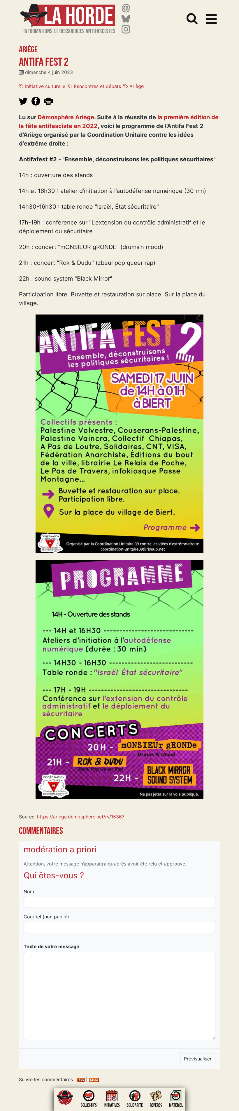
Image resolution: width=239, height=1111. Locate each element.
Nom (29, 891)
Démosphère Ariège (66, 117)
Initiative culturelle (44, 86)
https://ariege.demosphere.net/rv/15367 (80, 817)
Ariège (136, 86)
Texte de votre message (51, 946)
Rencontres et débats (96, 86)
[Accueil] (68, 15)
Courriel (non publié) (46, 917)
